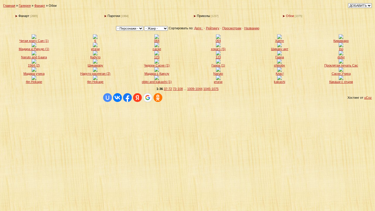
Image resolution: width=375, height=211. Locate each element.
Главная (9, 5)
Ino (341, 49)
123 (156, 57)
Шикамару (95, 65)
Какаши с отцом (341, 82)
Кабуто (95, 57)
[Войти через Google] (147, 97)
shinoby (279, 65)
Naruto (218, 73)
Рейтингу (212, 28)
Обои (290, 16)
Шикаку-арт (279, 49)
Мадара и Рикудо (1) (34, 49)
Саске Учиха (341, 73)
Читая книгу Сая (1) (34, 40)
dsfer (341, 57)
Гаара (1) (218, 65)
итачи (95, 49)
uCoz (368, 97)
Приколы (203, 16)
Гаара (279, 57)
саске (157, 49)
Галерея (25, 5)
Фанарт (39, 5)
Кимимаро (341, 40)
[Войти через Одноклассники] (158, 97)
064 (156, 40)
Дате (197, 28)
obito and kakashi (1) (157, 82)
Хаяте (279, 40)
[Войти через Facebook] (127, 97)
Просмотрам (231, 28)
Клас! (280, 73)
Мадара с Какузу (156, 73)
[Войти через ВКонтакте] (117, 97)
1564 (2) (34, 65)
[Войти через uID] (107, 97)
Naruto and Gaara (34, 57)
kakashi (279, 82)
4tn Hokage (34, 82)
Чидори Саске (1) (157, 65)
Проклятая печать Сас (341, 65)
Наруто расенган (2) (95, 73)
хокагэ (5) (218, 49)
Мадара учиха (34, 73)
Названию (251, 28)
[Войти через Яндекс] (137, 97)
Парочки (114, 16)
